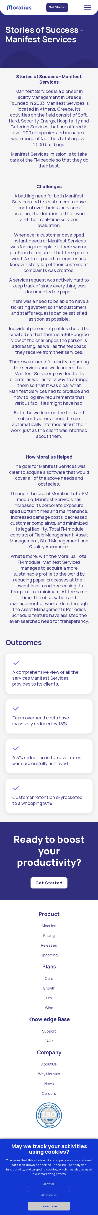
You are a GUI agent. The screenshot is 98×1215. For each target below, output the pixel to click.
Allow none (49, 1195)
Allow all (48, 1184)
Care (49, 978)
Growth (49, 988)
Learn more (49, 1206)
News (49, 1083)
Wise (49, 1007)
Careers (49, 1093)
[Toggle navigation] (87, 7)
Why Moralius (49, 1073)
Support (49, 1031)
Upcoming (49, 955)
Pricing (49, 935)
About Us (49, 1064)
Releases (49, 945)
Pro (49, 997)
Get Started (58, 7)
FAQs (49, 1040)
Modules (49, 925)
